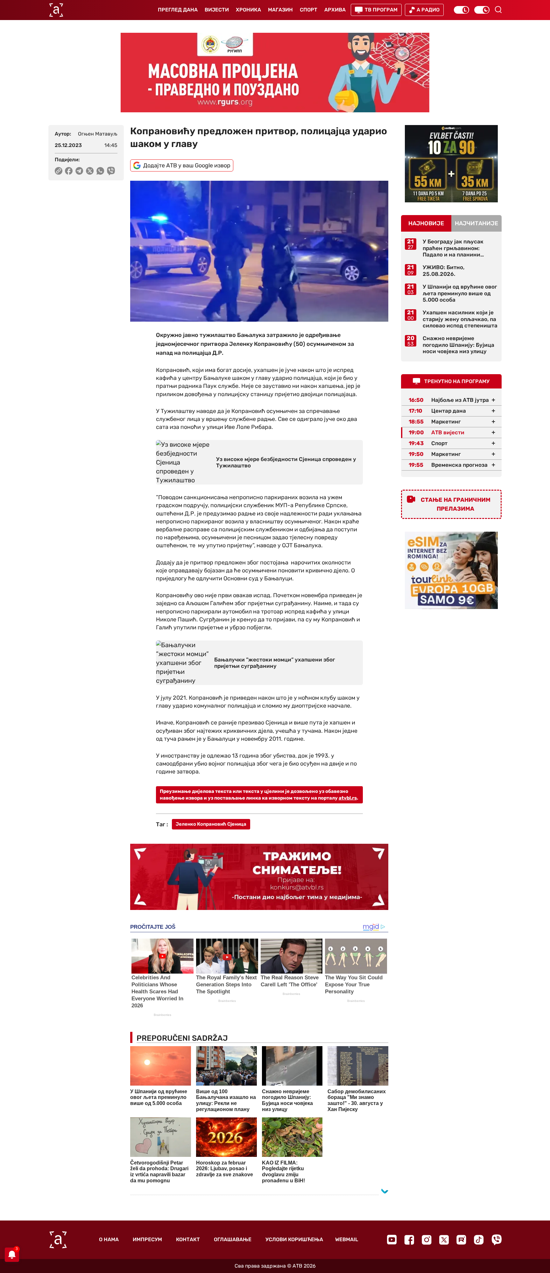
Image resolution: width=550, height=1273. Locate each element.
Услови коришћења (294, 1239)
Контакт (188, 1239)
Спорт (308, 10)
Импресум (147, 1239)
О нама (109, 1239)
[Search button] (498, 9)
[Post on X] (90, 171)
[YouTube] (392, 1239)
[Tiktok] (479, 1240)
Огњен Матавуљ (97, 134)
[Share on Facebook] (69, 171)
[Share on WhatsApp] (100, 171)
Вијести (217, 10)
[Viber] (496, 1239)
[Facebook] (409, 1240)
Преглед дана (178, 10)
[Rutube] (461, 1240)
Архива (335, 10)
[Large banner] (275, 72)
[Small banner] (451, 163)
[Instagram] (427, 1240)
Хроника (248, 10)
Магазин (280, 10)
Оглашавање (232, 1239)
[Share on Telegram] (79, 171)
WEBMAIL (346, 1239)
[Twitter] (444, 1240)
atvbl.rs (348, 798)
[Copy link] (58, 171)
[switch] (461, 10)
